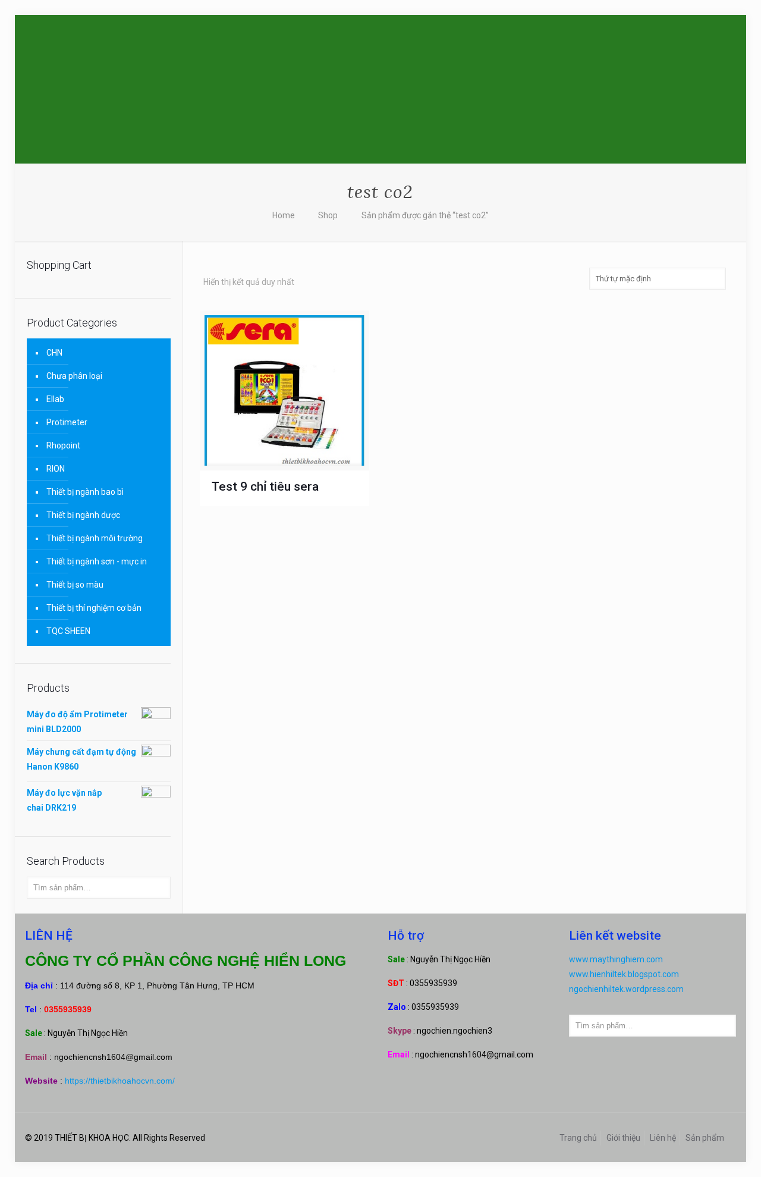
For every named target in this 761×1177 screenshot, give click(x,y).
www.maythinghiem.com (616, 959)
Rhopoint (63, 445)
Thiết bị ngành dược (83, 515)
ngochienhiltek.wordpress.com (626, 989)
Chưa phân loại (74, 376)
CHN (54, 352)
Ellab (55, 399)
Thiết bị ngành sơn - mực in (96, 561)
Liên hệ (663, 1138)
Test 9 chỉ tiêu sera (265, 486)
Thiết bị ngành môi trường (94, 538)
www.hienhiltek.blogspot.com (624, 974)
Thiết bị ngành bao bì (85, 492)
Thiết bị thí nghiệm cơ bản (93, 608)
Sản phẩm (704, 1138)
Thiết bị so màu (74, 584)
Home (283, 215)
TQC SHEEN (68, 631)
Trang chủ (578, 1138)
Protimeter (66, 422)
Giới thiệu (623, 1138)
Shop (328, 215)
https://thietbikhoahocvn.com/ (120, 1080)
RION (55, 468)
